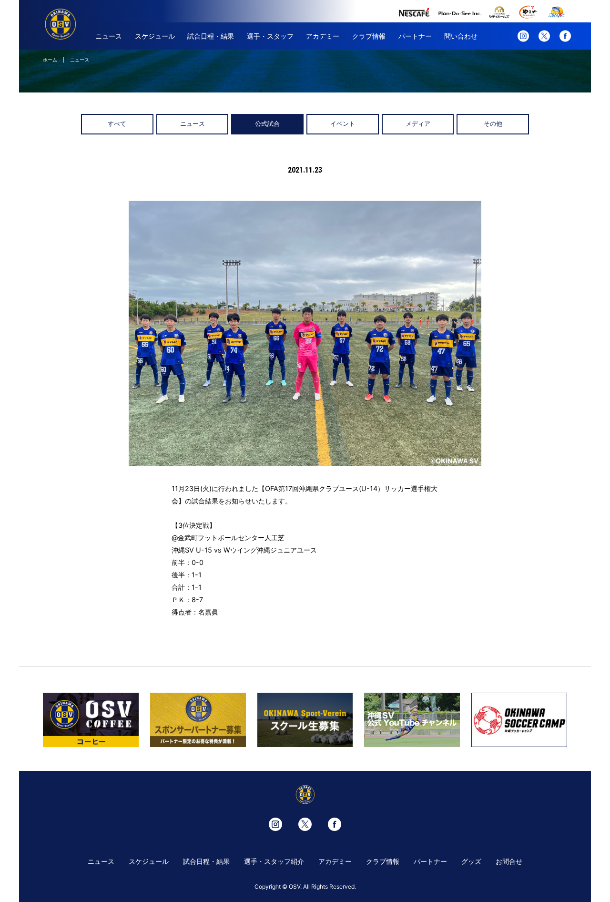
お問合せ (509, 861)
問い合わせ (461, 36)
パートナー (415, 36)
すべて (117, 123)
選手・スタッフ (270, 36)
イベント (342, 123)
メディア (418, 123)
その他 (493, 123)
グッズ (471, 861)
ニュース (108, 36)
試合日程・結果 (210, 36)
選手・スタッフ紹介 (274, 861)
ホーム (50, 59)
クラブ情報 (369, 36)
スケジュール (155, 36)
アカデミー (322, 36)
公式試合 (267, 123)
